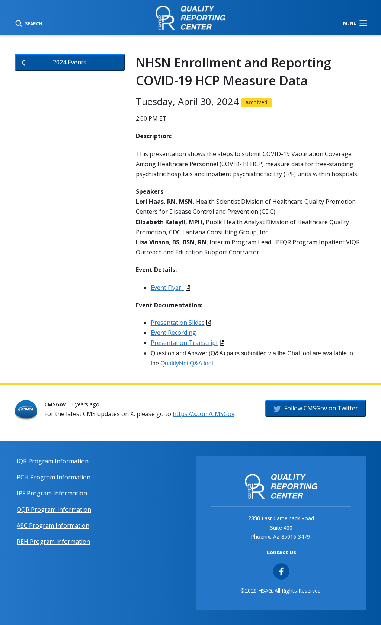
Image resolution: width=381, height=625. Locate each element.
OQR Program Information (54, 509)
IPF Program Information (52, 493)
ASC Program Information (53, 525)
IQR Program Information (53, 461)
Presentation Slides (178, 322)
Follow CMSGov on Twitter (320, 408)
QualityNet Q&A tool (186, 363)
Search (33, 23)
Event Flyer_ (167, 287)
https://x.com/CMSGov (203, 414)
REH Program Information (53, 541)
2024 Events (69, 62)
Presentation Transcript (184, 343)
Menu (350, 23)
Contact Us (281, 552)
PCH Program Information (53, 477)
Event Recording (173, 333)
